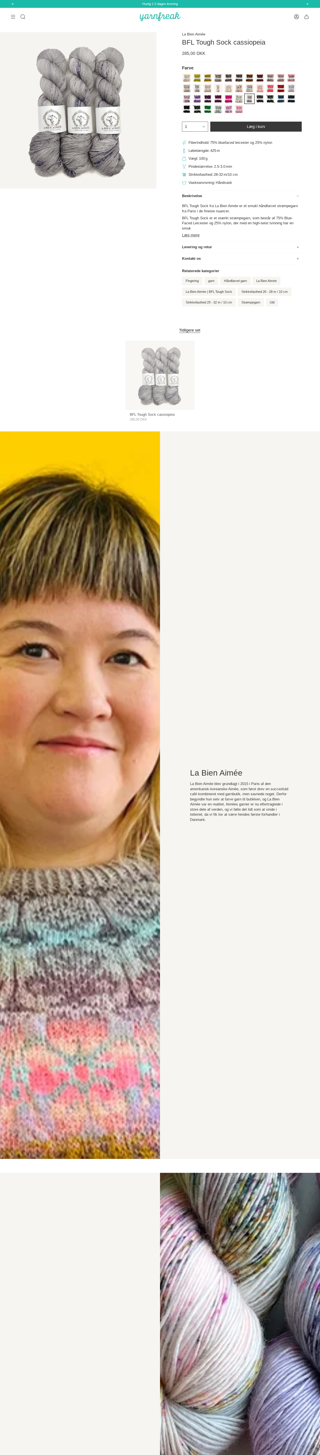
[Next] (307, 4)
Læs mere (191, 235)
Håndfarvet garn (235, 281)
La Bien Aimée (193, 34)
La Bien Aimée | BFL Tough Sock (209, 291)
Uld (272, 302)
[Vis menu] (13, 16)
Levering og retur (197, 247)
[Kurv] (306, 16)
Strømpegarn (250, 302)
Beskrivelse (192, 196)
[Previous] (13, 4)
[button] (23, 16)
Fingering (192, 281)
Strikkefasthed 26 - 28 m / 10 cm (264, 291)
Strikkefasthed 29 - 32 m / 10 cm (209, 302)
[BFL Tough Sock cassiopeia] (160, 375)
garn (211, 281)
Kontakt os (191, 258)
